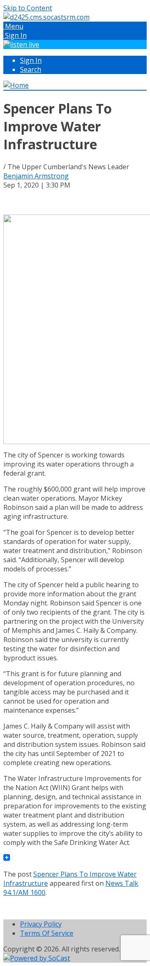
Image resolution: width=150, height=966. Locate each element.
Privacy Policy (41, 924)
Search (30, 69)
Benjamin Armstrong (36, 175)
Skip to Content (27, 7)
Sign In (31, 60)
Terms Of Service (46, 933)
